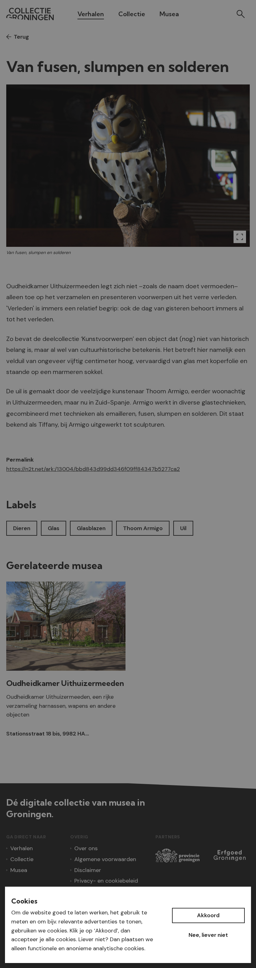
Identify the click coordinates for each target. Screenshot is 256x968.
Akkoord (208, 915)
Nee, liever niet (208, 935)
